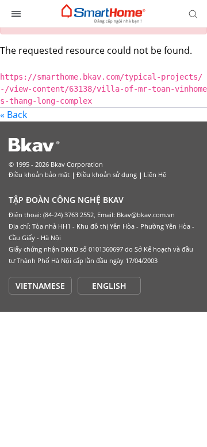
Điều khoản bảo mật (39, 174)
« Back (13, 114)
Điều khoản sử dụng (106, 174)
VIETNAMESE (40, 285)
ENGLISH (109, 285)
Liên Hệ (155, 174)
